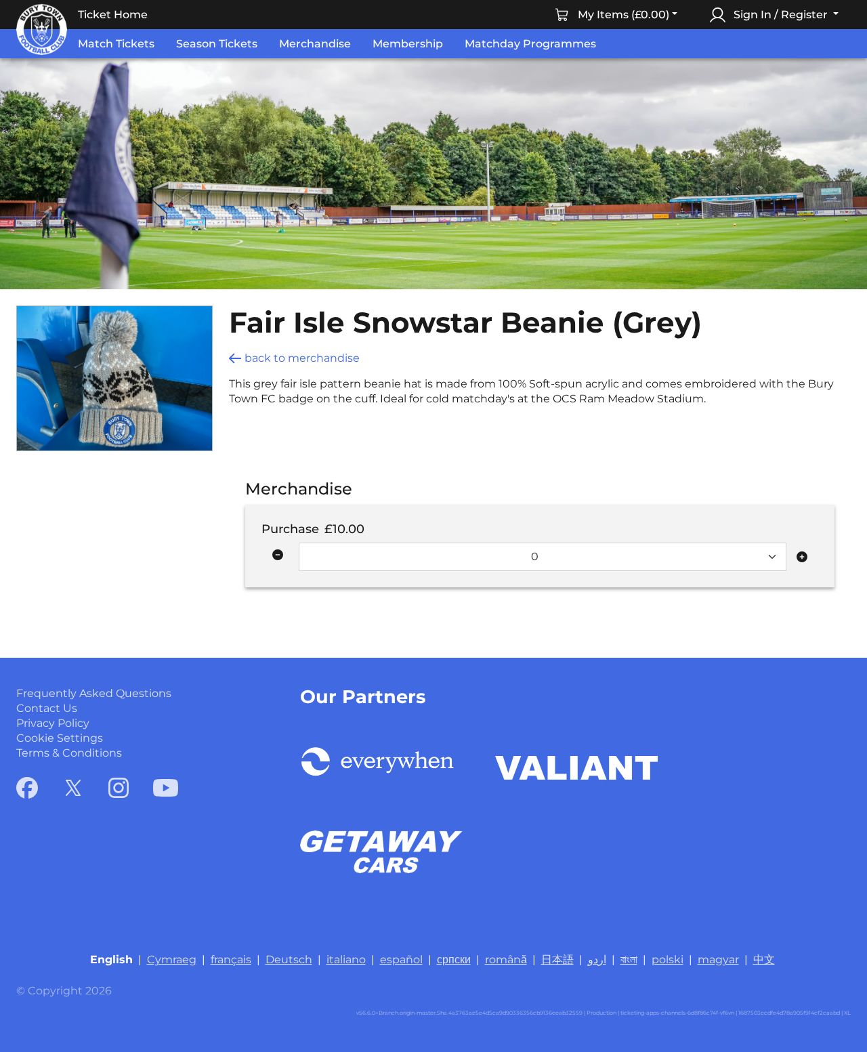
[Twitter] (73, 788)
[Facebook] (27, 788)
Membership (408, 43)
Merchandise (315, 43)
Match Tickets (116, 43)
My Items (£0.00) (623, 14)
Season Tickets (216, 43)
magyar (718, 959)
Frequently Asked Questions (93, 693)
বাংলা (628, 959)
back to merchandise (302, 358)
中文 (764, 959)
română (506, 959)
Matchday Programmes (530, 43)
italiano (346, 959)
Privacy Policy (52, 723)
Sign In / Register (780, 14)
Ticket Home (113, 14)
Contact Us (46, 708)
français (231, 959)
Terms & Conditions (69, 752)
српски (454, 959)
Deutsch (289, 959)
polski (667, 959)
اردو (597, 959)
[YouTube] (165, 788)
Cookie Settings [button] (59, 738)
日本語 (557, 959)
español (401, 959)
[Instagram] (118, 788)
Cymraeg (171, 959)
